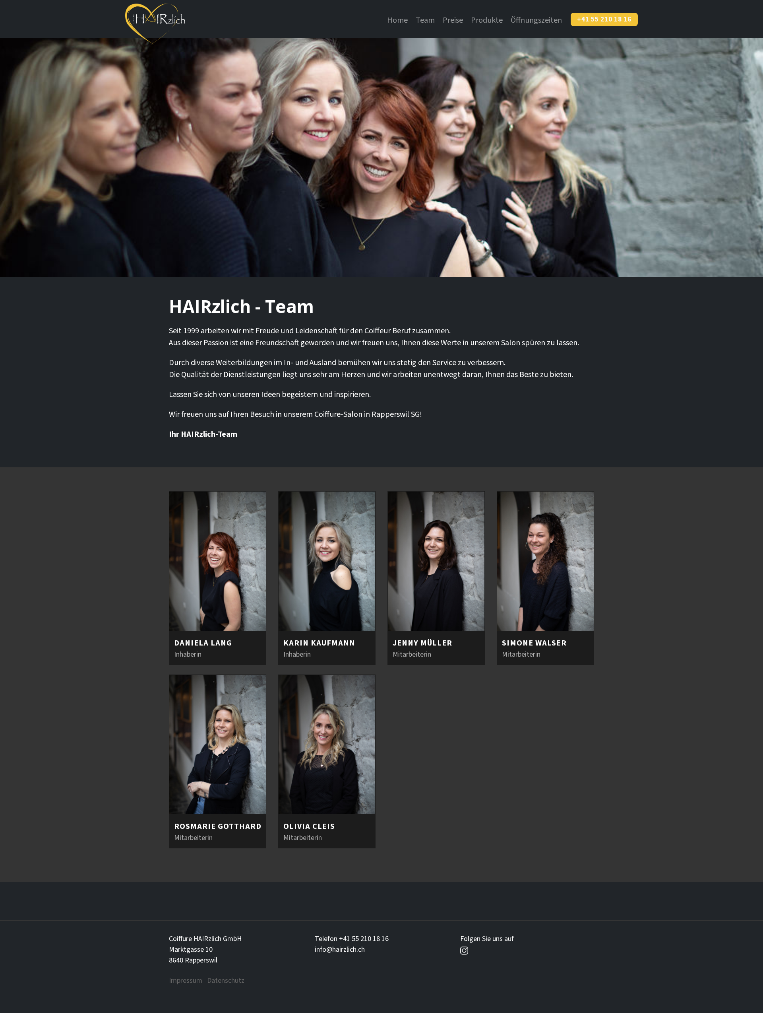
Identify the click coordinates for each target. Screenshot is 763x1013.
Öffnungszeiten (536, 20)
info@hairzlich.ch (340, 950)
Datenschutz (225, 981)
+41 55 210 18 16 (604, 19)
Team (425, 20)
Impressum (185, 981)
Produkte (487, 20)
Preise (453, 20)
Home (397, 20)
